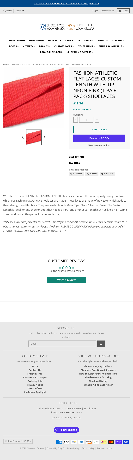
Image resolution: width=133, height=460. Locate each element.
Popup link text (82, 109)
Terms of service (104, 448)
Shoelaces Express (35, 448)
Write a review (66, 280)
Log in (95, 10)
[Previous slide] (23, 137)
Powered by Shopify (56, 448)
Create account (107, 10)
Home (6, 64)
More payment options (99, 145)
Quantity (78, 115)
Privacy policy (88, 448)
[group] (34, 137)
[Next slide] (44, 137)
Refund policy (73, 448)
